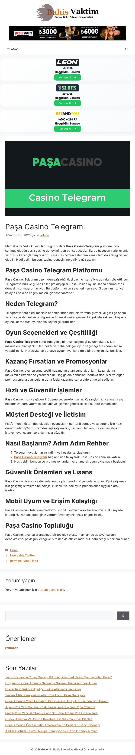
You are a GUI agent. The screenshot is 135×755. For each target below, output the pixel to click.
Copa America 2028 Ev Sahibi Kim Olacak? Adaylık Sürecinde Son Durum (56, 701)
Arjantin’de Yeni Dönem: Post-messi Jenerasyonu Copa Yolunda (50, 707)
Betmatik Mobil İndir (24, 561)
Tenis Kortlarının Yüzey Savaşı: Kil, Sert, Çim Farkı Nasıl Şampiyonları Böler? (58, 677)
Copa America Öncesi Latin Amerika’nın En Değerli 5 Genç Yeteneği (52, 725)
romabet (11, 648)
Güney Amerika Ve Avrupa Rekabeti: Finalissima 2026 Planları (48, 719)
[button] (126, 49)
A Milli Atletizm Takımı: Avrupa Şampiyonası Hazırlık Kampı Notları (51, 731)
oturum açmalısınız (51, 589)
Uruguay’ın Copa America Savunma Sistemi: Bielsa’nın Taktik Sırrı (51, 683)
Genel (14, 550)
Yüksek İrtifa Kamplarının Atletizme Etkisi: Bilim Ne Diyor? (45, 695)
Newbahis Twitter (22, 555)
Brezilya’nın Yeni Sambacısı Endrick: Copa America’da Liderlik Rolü (51, 713)
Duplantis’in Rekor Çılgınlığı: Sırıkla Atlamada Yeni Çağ (43, 689)
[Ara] (123, 615)
